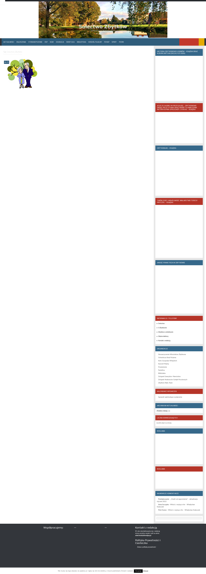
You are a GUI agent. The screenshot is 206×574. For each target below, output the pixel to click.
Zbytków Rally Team (165, 383)
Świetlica (70, 42)
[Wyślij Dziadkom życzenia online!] (22, 74)
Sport (114, 42)
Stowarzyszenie (35, 42)
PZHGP (106, 42)
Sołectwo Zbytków (103, 26)
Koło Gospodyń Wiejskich (167, 361)
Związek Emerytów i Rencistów (169, 376)
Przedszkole (162, 367)
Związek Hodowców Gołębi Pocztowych (172, 379)
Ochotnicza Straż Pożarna (167, 357)
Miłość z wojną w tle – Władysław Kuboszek (184, 510)
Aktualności (8, 42)
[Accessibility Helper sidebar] (2, 2)
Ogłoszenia (21, 42)
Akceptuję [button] (138, 571)
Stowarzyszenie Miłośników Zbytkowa (172, 354)
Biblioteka (81, 42)
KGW (52, 42)
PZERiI (121, 42)
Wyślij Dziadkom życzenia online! (22, 87)
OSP (46, 42)
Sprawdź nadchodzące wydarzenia (170, 397)
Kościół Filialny (95, 42)
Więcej (145, 571)
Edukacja (60, 42)
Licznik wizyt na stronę (163, 423)
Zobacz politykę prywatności (146, 547)
